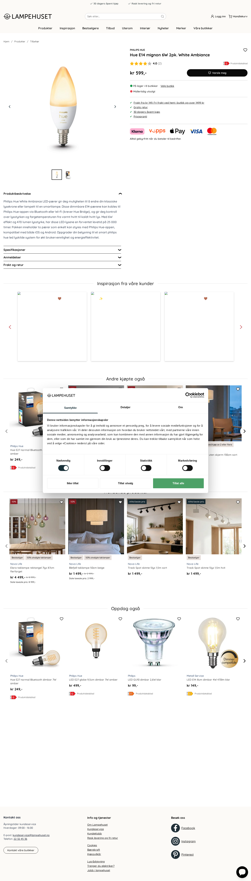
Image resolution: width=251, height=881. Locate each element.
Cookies (92, 845)
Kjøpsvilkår (94, 854)
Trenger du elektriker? (100, 866)
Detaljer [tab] (126, 407)
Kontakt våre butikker (20, 850)
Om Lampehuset (97, 824)
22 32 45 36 (20, 839)
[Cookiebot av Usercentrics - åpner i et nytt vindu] (188, 395)
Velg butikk (167, 86)
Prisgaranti (140, 116)
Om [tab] (180, 407)
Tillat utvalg (125, 483)
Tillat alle (178, 483)
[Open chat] (242, 872)
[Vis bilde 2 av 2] (67, 174)
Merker (181, 28)
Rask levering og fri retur (146, 3)
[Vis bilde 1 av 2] (56, 174)
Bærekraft (93, 849)
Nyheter (163, 28)
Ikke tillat (72, 483)
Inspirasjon (67, 28)
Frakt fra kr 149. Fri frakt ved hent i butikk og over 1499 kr (169, 102)
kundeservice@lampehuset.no (31, 835)
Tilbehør (34, 41)
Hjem (6, 41)
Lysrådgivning (96, 861)
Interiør (145, 28)
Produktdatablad (239, 63)
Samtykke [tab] (70, 407)
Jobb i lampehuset (98, 870)
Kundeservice (95, 829)
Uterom (127, 28)
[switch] (105, 468)
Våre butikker (203, 28)
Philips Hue (137, 50)
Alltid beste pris (137, 501)
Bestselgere (90, 28)
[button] (52, 326)
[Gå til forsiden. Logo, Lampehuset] (44, 16)
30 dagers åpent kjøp (106, 3)
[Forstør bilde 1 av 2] (62, 106)
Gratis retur (141, 107)
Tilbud (110, 28)
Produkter (45, 28)
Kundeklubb (94, 833)
